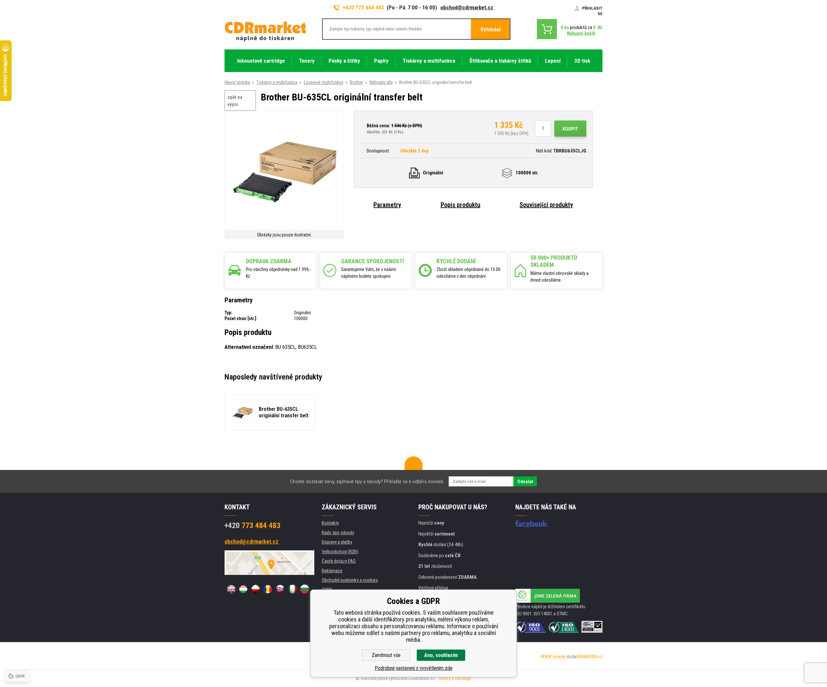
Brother (356, 82)
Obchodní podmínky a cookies (350, 580)
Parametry (387, 205)
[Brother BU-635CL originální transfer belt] (284, 171)
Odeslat (525, 481)
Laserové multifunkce (323, 82)
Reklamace (332, 571)
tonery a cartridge (455, 678)
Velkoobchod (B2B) (340, 552)
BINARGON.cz (590, 656)
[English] (231, 589)
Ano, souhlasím (441, 655)
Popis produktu (460, 205)
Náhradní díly (381, 82)
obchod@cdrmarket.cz (466, 7)
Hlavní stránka (237, 82)
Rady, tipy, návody (338, 533)
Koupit (570, 129)
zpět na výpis (234, 101)
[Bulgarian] (304, 589)
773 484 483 (252, 525)
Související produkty (546, 205)
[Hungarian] (243, 589)
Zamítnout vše (386, 655)
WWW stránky (553, 656)
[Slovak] (280, 589)
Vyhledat (490, 29)
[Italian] (292, 589)
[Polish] (255, 589)
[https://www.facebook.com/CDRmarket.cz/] (531, 523)
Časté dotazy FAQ (339, 561)
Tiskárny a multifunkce (277, 82)
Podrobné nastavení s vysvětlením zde (414, 668)
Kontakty (330, 523)
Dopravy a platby (337, 542)
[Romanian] (267, 589)
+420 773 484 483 (363, 7)
